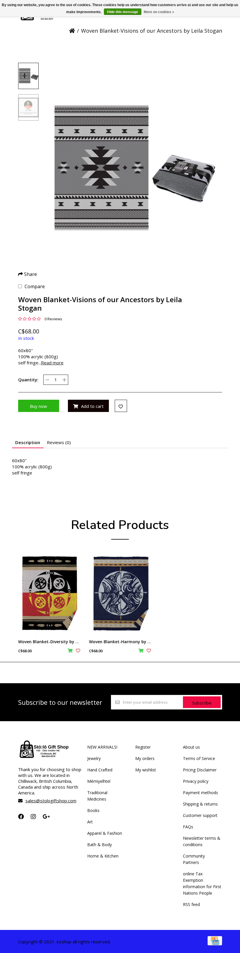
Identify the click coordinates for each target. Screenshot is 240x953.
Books (93, 810)
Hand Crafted (99, 770)
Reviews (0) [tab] (59, 442)
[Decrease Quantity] (47, 380)
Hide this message (122, 12)
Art (90, 822)
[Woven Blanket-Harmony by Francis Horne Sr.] (120, 593)
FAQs (188, 826)
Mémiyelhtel (98, 781)
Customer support (200, 815)
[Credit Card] (215, 943)
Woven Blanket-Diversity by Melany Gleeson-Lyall (68, 641)
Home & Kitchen (103, 856)
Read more (52, 363)
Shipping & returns (200, 804)
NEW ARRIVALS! (102, 747)
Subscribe (202, 703)
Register (143, 747)
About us (191, 747)
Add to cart (92, 406)
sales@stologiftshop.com (50, 801)
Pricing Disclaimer (200, 770)
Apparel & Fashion (104, 833)
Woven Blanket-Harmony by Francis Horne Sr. (135, 641)
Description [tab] (27, 442)
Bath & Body (99, 844)
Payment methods (200, 792)
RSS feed (191, 904)
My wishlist (145, 770)
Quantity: (28, 379)
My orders (145, 758)
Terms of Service (199, 758)
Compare (35, 286)
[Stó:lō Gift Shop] (43, 20)
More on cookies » (159, 12)
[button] (28, 76)
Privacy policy (195, 781)
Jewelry (94, 758)
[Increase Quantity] (64, 380)
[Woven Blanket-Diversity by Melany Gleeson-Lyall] (49, 593)
